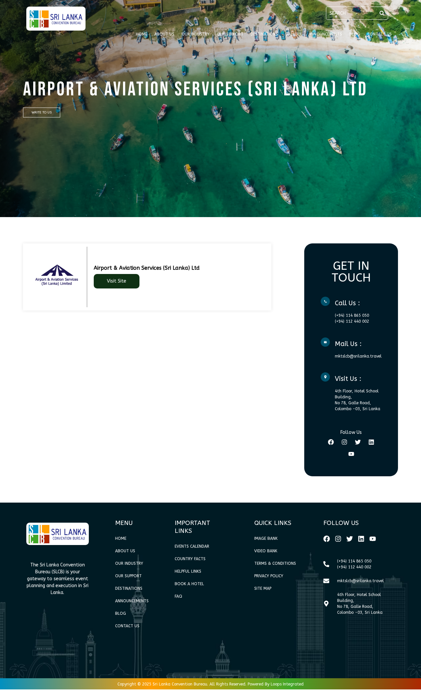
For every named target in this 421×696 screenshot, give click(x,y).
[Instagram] (344, 442)
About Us (164, 34)
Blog (354, 34)
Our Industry (196, 34)
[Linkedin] (371, 442)
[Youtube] (351, 454)
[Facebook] (331, 442)
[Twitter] (358, 442)
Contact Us (379, 34)
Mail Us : (348, 344)
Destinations (264, 34)
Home (141, 34)
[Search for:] (357, 13)
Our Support (230, 34)
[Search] (382, 13)
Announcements (325, 34)
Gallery (293, 34)
